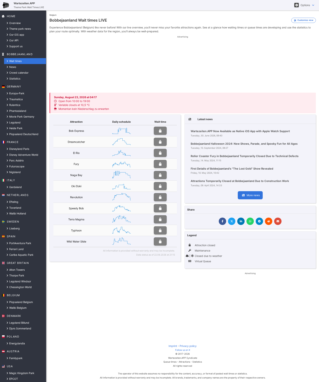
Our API (13, 40)
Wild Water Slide (76, 241)
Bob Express (76, 130)
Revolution (76, 197)
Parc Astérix (16, 160)
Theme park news (19, 28)
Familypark (15, 358)
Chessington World (20, 287)
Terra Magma (76, 219)
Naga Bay (76, 175)
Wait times (15, 61)
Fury (76, 164)
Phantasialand (17, 110)
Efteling (13, 201)
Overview (14, 23)
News (12, 66)
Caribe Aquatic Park (20, 254)
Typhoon (76, 230)
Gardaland (15, 187)
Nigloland (14, 172)
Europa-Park (16, 93)
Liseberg (14, 228)
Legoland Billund (18, 322)
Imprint (173, 345)
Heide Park (15, 128)
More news (253, 195)
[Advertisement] (182, 64)
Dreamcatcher (76, 141)
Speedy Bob (76, 208)
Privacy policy (188, 345)
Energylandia (16, 343)
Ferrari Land (16, 249)
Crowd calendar (18, 72)
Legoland (14, 122)
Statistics (14, 78)
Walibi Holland (17, 213)
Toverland (14, 207)
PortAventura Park (19, 243)
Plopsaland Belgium (20, 302)
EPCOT (13, 378)
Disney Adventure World (23, 154)
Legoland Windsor (19, 281)
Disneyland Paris (18, 148)
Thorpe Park (16, 275)
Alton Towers (16, 269)
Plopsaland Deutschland (23, 134)
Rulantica (14, 104)
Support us (15, 46)
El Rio (76, 152)
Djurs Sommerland (19, 328)
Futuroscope (16, 166)
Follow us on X (182, 350)
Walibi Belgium (17, 307)
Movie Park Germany (21, 116)
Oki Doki (76, 186)
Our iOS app (16, 34)
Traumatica (15, 99)
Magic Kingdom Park (21, 373)
